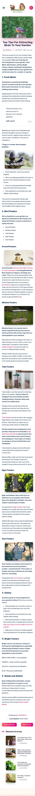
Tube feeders (7, 417)
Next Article (27, 724)
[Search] (31, 8)
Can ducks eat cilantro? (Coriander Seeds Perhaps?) (24, 764)
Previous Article (9, 724)
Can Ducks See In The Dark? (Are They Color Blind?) (25, 739)
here (20, 297)
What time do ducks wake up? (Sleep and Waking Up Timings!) (24, 751)
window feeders (8, 347)
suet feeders (18, 578)
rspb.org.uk (10, 121)
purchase (5, 285)
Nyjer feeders (18, 507)
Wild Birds (23, 715)
